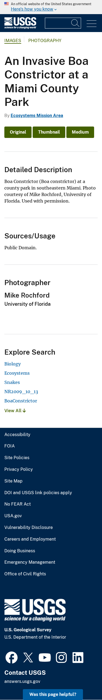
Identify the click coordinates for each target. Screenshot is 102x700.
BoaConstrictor (20, 400)
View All (13, 410)
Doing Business (19, 550)
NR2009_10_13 (21, 391)
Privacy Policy (18, 469)
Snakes (12, 382)
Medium (80, 132)
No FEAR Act (17, 504)
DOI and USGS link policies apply (38, 492)
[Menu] (91, 24)
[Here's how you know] (51, 7)
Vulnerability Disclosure (28, 527)
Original (18, 132)
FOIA (9, 446)
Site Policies (16, 457)
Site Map (13, 481)
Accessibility (17, 434)
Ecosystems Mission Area (37, 115)
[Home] (20, 27)
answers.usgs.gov (22, 681)
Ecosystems (17, 373)
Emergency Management (29, 562)
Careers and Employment (30, 539)
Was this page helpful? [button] (52, 694)
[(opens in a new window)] (11, 656)
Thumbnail (49, 132)
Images (12, 40)
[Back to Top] (82, 680)
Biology (12, 364)
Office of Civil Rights (25, 574)
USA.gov (13, 515)
